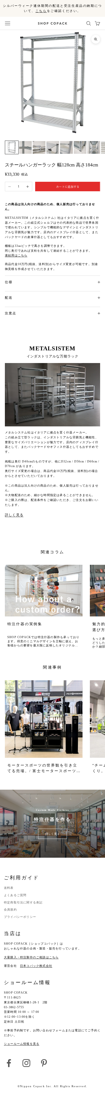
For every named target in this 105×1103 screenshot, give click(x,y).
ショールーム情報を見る (21, 1043)
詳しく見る (14, 515)
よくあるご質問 (15, 895)
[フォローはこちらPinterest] (44, 1063)
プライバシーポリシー (20, 917)
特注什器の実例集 (24, 624)
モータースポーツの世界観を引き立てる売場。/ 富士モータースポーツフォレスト (42, 768)
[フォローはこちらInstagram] (26, 1063)
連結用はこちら (16, 255)
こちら (41, 11)
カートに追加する (67, 186)
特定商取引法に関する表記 (23, 902)
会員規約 (10, 909)
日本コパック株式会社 (36, 966)
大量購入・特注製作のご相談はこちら (31, 957)
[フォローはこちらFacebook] (9, 1063)
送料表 (9, 888)
